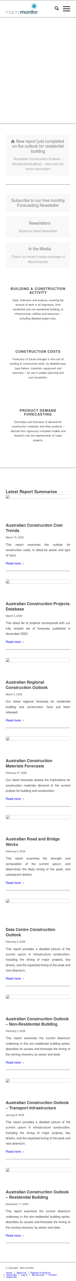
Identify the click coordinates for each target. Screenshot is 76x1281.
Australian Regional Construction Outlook (27, 684)
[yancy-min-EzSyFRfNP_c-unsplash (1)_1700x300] (38, 823)
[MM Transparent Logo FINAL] (31, 8)
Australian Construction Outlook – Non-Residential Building (37, 1021)
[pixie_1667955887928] (38, 505)
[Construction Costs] (38, 339)
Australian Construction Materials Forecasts (29, 763)
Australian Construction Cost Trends (34, 527)
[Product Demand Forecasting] (38, 398)
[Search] (54, 8)
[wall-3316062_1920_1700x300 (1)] (38, 744)
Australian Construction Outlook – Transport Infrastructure (37, 1105)
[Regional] (38, 666)
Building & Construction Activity (38, 290)
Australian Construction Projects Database (38, 606)
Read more (13, 563)
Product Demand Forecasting (38, 412)
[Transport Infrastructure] (38, 1086)
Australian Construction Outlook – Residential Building (37, 1194)
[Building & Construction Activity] (38, 277)
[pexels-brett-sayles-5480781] (38, 910)
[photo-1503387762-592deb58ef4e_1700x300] (38, 588)
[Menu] (64, 8)
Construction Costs (38, 351)
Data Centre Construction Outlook (30, 932)
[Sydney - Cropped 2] (38, 1003)
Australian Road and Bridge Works (33, 841)
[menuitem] (54, 8)
